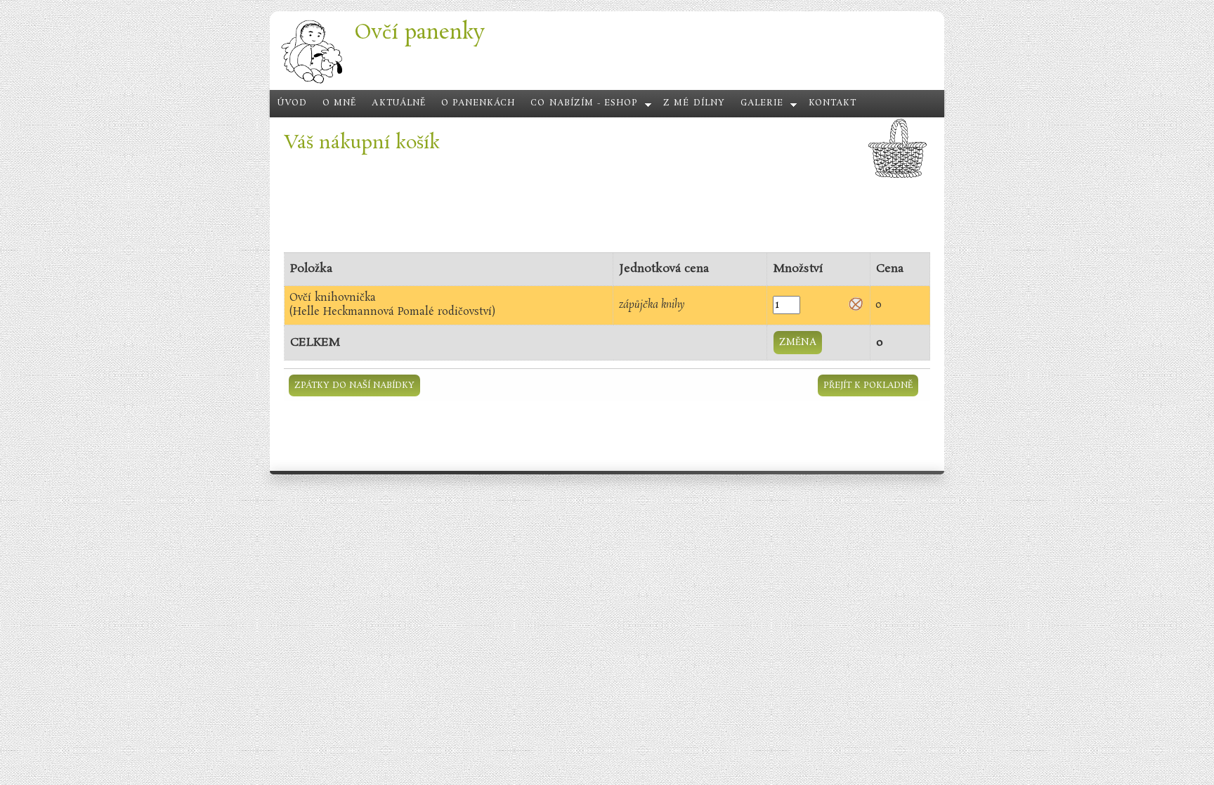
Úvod (292, 103)
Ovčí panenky (419, 32)
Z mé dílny (693, 103)
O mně (339, 103)
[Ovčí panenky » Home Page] (312, 82)
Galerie (761, 103)
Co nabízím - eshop (584, 103)
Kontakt (832, 103)
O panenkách (478, 103)
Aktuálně (398, 103)
